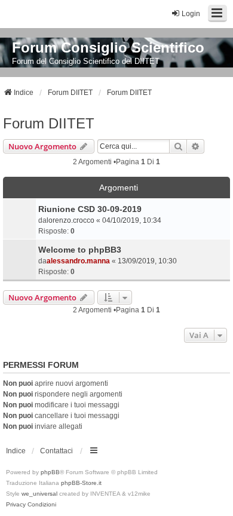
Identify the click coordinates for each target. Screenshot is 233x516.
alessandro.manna (78, 261)
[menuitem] (16, 504)
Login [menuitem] (191, 14)
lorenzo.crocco (70, 220)
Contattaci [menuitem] (56, 451)
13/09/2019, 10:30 (147, 261)
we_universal (39, 493)
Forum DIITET (48, 123)
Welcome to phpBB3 (79, 249)
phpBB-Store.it (81, 483)
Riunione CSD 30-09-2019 (90, 209)
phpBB (50, 472)
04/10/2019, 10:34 (131, 220)
